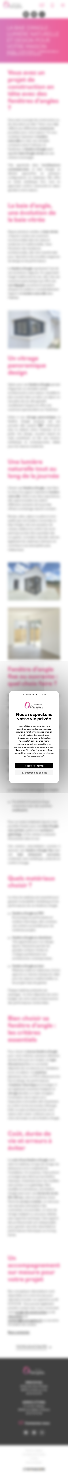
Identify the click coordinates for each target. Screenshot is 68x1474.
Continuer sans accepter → (36, 694)
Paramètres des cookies (34, 772)
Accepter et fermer (34, 765)
